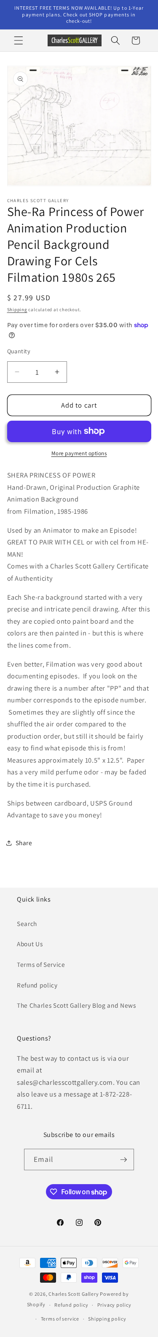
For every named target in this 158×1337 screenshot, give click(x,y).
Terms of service (60, 1319)
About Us (30, 943)
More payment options (79, 453)
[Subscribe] (123, 1160)
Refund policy (37, 985)
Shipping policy (107, 1319)
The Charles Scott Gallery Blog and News (76, 1005)
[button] (18, 40)
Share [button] (24, 842)
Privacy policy (114, 1305)
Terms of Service (41, 964)
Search (27, 923)
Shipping (17, 309)
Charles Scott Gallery (73, 1294)
